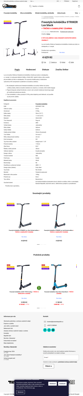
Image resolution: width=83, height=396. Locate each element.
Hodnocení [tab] (31, 69)
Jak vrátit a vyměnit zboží (11, 326)
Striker (48, 34)
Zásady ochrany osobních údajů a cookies (16, 331)
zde (34, 388)
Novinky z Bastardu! (9, 338)
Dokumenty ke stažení (10, 340)
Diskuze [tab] (45, 69)
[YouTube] (53, 330)
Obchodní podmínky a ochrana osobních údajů (15, 1)
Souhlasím (62, 383)
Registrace (75, 1)
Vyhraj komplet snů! (9, 358)
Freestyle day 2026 (9, 351)
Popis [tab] (17, 69)
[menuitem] (10, 13)
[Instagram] (49, 330)
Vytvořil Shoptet (74, 394)
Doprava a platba (9, 323)
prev (5, 223)
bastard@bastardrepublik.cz (55, 321)
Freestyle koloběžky (41, 104)
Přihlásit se (48, 366)
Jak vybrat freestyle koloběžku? (13, 355)
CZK (58, 1)
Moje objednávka (9, 343)
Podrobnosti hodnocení (67, 31)
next (78, 223)
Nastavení (21, 392)
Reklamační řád (8, 328)
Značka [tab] (62, 69)
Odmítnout (53, 383)
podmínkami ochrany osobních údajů (67, 362)
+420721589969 (52, 325)
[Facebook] (45, 330)
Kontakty (6, 333)
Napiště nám (7, 335)
